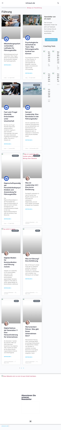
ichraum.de (30, 3)
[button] (30, 421)
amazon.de (5, 426)
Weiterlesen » (7, 65)
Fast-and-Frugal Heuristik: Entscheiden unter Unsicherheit (10, 116)
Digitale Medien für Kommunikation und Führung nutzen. (10, 262)
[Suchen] (58, 3)
